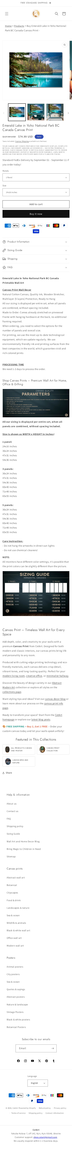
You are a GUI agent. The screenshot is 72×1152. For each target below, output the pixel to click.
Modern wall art (15, 945)
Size (4, 185)
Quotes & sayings (16, 989)
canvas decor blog (55, 698)
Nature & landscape (17, 1004)
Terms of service (18, 1113)
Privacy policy (60, 1108)
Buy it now (36, 213)
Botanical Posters (16, 1027)
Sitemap (11, 856)
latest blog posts (40, 719)
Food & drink (14, 900)
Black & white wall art (18, 930)
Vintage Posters (15, 1012)
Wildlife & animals (16, 922)
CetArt (15, 1108)
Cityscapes (12, 892)
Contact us (12, 811)
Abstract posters (16, 996)
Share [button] (9, 772)
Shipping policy (15, 826)
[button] (6, 13)
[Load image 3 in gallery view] (55, 112)
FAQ (9, 818)
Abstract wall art (16, 877)
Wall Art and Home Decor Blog (23, 841)
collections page (12, 691)
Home (8, 25)
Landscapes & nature (18, 907)
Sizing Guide (13, 833)
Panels (6, 170)
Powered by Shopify (27, 1108)
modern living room (14, 675)
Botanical (12, 885)
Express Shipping (22, 141)
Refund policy (45, 1108)
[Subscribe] (52, 1048)
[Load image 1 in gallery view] (17, 112)
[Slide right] (68, 113)
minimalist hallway (57, 675)
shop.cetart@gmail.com (45, 1137)
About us (12, 803)
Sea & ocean (13, 915)
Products (19, 25)
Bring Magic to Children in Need (24, 848)
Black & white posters (18, 1019)
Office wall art (14, 937)
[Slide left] (3, 113)
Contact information (55, 1113)
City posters (13, 974)
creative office (34, 675)
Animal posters (15, 966)
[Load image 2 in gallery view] (36, 112)
